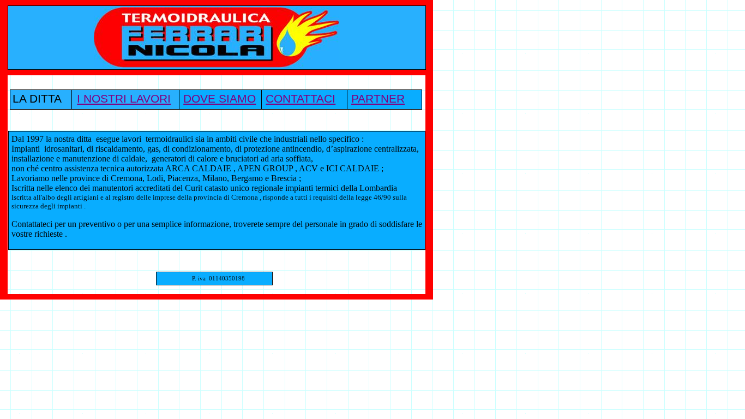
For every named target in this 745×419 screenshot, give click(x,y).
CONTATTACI (300, 98)
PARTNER (378, 98)
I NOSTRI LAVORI (124, 98)
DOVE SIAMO (219, 98)
